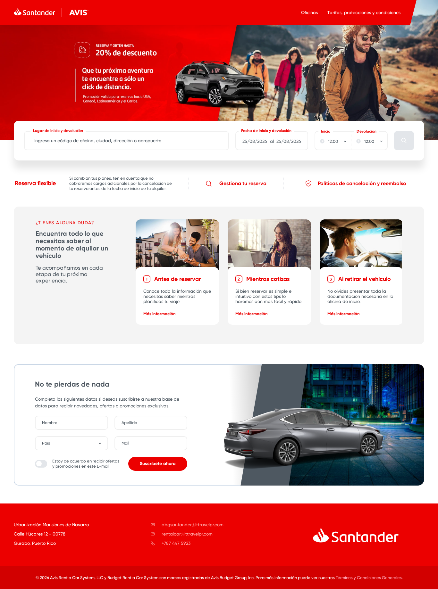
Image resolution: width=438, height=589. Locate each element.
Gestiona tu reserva (242, 183)
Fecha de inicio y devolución (266, 130)
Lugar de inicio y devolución (58, 130)
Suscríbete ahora (158, 463)
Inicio (325, 131)
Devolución (366, 131)
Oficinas (309, 12)
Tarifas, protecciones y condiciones (363, 12)
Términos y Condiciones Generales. (369, 577)
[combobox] (74, 443)
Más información (159, 313)
